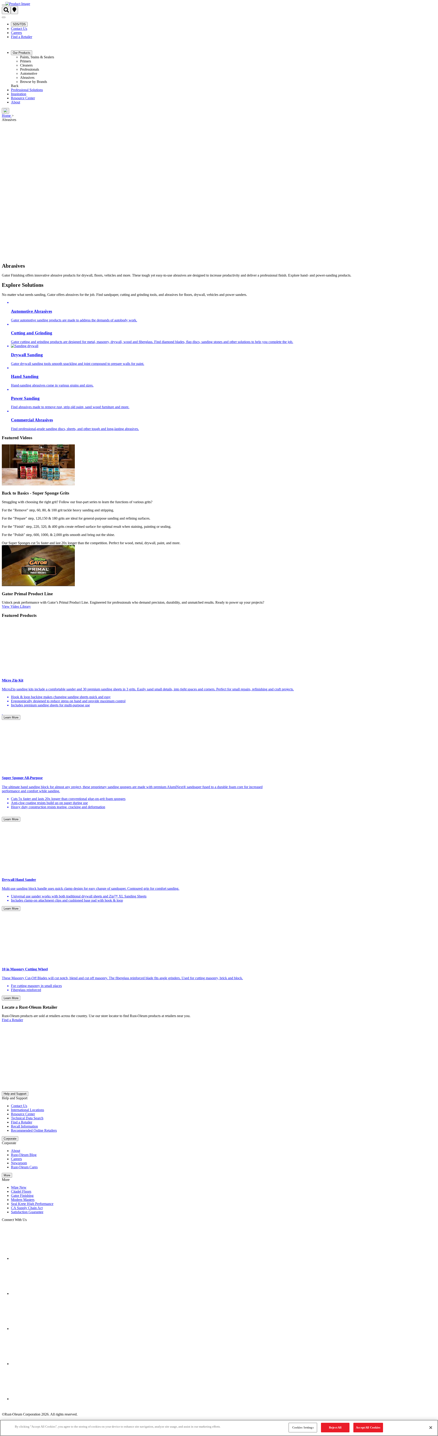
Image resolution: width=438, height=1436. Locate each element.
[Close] (431, 1428)
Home (6, 116)
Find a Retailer (21, 37)
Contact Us (19, 29)
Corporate (10, 1138)
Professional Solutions (27, 90)
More (7, 1175)
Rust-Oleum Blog (23, 1155)
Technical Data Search (27, 1118)
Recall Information (24, 1126)
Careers (16, 33)
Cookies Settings (303, 1427)
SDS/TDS (19, 24)
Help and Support (15, 1093)
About (15, 102)
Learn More (11, 717)
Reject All (335, 1427)
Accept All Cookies (368, 1427)
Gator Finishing (22, 1196)
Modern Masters (22, 1200)
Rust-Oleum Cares (24, 1167)
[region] (219, 1428)
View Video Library (16, 606)
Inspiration (18, 94)
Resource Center (23, 98)
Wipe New (18, 1187)
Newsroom (19, 1163)
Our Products (21, 52)
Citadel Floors (21, 1191)
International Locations (27, 1110)
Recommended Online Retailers (34, 1130)
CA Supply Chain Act (27, 1208)
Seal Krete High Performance (32, 1204)
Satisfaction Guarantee (27, 1212)
